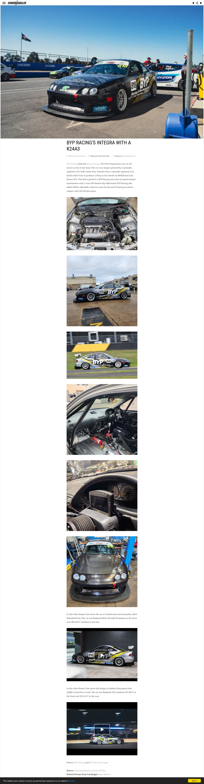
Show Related (104, 774)
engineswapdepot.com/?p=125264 (89, 770)
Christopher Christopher (78, 156)
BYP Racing (72, 163)
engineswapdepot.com (129, 156)
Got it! (194, 780)
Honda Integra (93, 163)
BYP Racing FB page (98, 762)
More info (71, 780)
